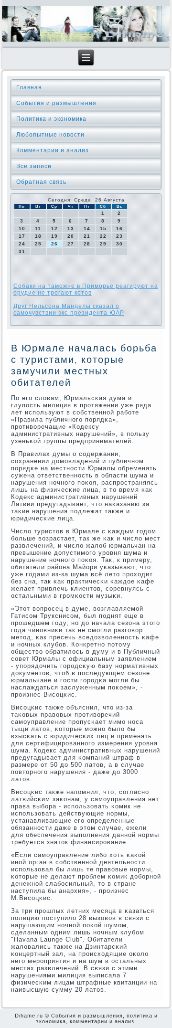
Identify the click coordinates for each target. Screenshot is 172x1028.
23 (119, 236)
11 (38, 228)
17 (22, 236)
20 (70, 236)
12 (54, 228)
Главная (29, 87)
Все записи (34, 166)
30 (119, 243)
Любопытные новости (50, 134)
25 (38, 243)
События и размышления (56, 103)
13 (70, 228)
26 (54, 243)
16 (119, 228)
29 (103, 243)
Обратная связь (41, 182)
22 (103, 236)
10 (22, 228)
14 (87, 228)
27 (70, 243)
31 (22, 251)
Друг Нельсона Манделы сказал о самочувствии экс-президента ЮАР (68, 309)
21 (87, 236)
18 (38, 236)
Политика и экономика (51, 119)
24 (22, 243)
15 (103, 228)
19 (54, 236)
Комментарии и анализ (52, 150)
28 (87, 243)
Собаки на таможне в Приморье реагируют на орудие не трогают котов (85, 289)
